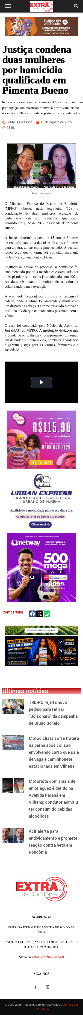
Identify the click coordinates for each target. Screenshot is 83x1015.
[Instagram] (47, 987)
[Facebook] (35, 987)
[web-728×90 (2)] (41, 633)
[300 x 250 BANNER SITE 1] (41, 467)
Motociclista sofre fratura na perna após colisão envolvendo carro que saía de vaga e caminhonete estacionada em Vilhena (54, 752)
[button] (7, 6)
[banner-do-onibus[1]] (41, 530)
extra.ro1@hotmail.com (48, 956)
